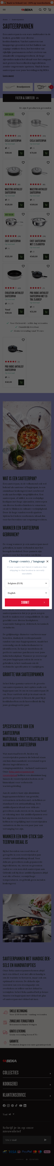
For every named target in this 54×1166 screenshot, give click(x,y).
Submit (25, 602)
